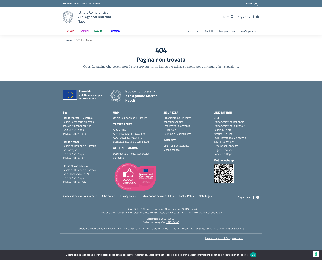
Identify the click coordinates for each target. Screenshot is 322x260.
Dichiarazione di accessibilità (157, 196)
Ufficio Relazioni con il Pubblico (130, 118)
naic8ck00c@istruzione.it (145, 212)
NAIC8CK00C (172, 222)
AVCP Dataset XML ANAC (127, 138)
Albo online (108, 196)
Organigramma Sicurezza (177, 118)
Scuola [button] (70, 31)
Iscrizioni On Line (223, 134)
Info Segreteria (248, 31)
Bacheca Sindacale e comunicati (131, 142)
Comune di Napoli (223, 154)
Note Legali (205, 196)
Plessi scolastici (191, 31)
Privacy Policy (128, 196)
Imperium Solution (173, 122)
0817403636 (117, 212)
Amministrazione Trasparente (129, 134)
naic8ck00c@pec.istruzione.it (207, 212)
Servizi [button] (84, 31)
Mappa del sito (227, 31)
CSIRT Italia (169, 130)
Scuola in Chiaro (222, 130)
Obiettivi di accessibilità (176, 146)
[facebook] (253, 16)
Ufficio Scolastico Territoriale (229, 126)
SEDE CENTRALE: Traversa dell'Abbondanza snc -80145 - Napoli (165, 209)
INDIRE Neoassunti (224, 142)
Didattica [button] (114, 31)
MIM (216, 118)
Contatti (209, 31)
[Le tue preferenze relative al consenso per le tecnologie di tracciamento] (316, 254)
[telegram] (257, 16)
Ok (253, 254)
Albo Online (119, 130)
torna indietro (160, 66)
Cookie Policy (186, 196)
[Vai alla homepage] (68, 17)
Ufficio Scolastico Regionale (229, 122)
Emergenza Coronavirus (176, 126)
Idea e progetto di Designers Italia (224, 238)
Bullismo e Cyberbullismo (177, 134)
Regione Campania (224, 150)
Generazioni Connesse (226, 146)
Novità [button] (98, 31)
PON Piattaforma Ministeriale (230, 138)
